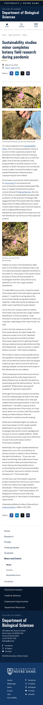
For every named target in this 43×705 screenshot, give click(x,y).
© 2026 (5, 656)
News (25, 35)
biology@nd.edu (8, 641)
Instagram (32, 687)
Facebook (9, 646)
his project (10, 183)
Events (9, 570)
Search (21, 26)
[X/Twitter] (22, 73)
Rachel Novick (24, 192)
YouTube (8, 651)
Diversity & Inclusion (13, 590)
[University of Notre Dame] (21, 671)
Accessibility (12, 698)
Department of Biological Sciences (20, 14)
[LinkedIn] (17, 73)
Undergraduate (11, 547)
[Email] (28, 73)
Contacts (8, 581)
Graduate (8, 553)
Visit (9, 694)
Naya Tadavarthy (12, 68)
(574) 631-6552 (13, 636)
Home (7, 26)
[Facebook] (11, 73)
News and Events (14, 35)
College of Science (11, 615)
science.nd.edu (8, 507)
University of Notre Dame (21, 3)
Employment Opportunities (16, 601)
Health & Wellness (12, 596)
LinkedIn (31, 694)
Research (8, 536)
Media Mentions (13, 575)
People (7, 542)
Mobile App (11, 684)
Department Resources (14, 607)
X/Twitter (8, 649)
